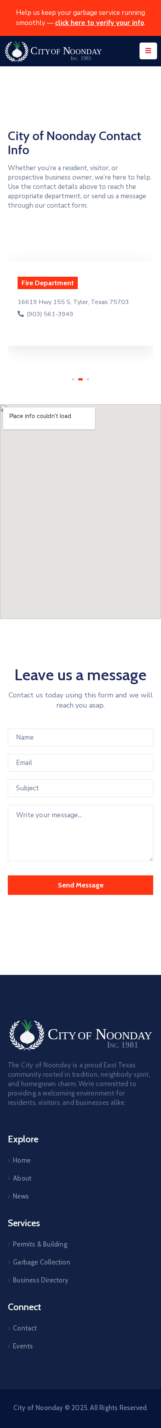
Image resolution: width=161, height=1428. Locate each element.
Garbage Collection (41, 1262)
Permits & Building (40, 1244)
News (21, 1196)
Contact (25, 1328)
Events (23, 1346)
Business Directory (40, 1280)
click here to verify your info (99, 22)
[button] (73, 379)
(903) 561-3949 (49, 314)
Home (21, 1160)
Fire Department (47, 283)
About (22, 1178)
